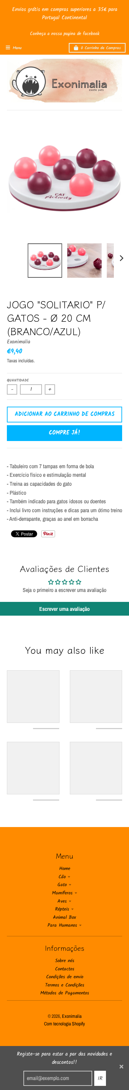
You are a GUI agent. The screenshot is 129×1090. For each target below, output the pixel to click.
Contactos (64, 969)
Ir (100, 1078)
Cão (62, 877)
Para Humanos (62, 925)
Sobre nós (64, 961)
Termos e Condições (64, 985)
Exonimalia (18, 342)
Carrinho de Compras (101, 48)
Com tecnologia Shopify (64, 1024)
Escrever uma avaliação (64, 609)
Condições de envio (64, 977)
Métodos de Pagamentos (64, 993)
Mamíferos (62, 893)
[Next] (121, 258)
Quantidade (18, 380)
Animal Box (64, 917)
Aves (62, 901)
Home (64, 868)
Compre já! (64, 433)
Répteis (62, 909)
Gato (62, 885)
